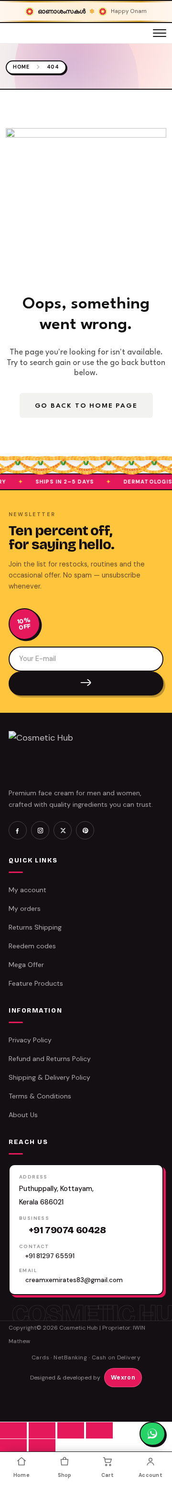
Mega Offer (26, 964)
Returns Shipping (35, 927)
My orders (25, 908)
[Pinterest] (85, 830)
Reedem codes (32, 946)
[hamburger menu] (159, 33)
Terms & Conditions (40, 1096)
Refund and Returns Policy (50, 1058)
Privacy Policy (30, 1040)
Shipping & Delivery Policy (49, 1077)
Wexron (123, 1377)
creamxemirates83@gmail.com (74, 1280)
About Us (23, 1114)
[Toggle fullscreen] (42, 1430)
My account (27, 889)
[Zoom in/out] (13, 1430)
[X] (63, 830)
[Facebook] (18, 830)
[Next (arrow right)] (42, 1447)
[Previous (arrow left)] (13, 1447)
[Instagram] (40, 830)
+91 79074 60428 (67, 1230)
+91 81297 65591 (50, 1256)
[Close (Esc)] (99, 1430)
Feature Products (36, 983)
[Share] (70, 1430)
